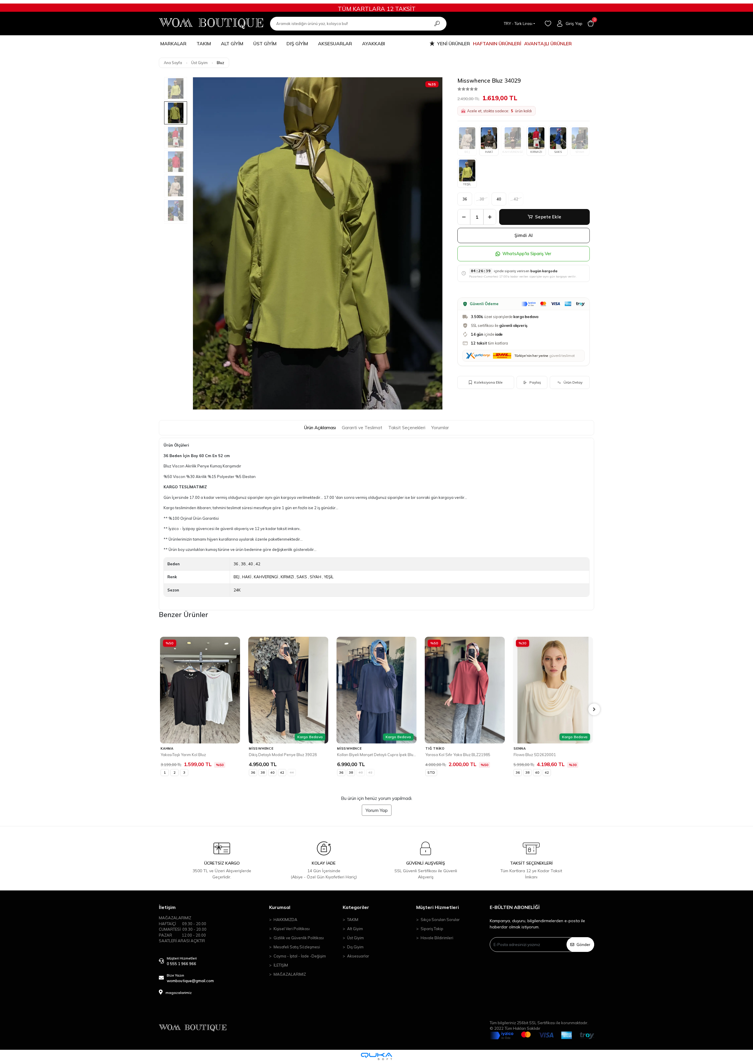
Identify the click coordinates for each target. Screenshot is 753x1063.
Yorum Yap (377, 810)
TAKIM (352, 919)
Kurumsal (279, 907)
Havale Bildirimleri (437, 937)
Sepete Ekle (548, 217)
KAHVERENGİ (266, 576)
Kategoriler (356, 907)
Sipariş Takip (432, 928)
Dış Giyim (355, 947)
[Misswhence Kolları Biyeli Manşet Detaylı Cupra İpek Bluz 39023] (288, 690)
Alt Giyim (355, 928)
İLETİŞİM (281, 965)
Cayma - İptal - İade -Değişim (300, 956)
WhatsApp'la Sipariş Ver (526, 253)
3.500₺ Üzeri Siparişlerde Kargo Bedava (376, 8)
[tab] (320, 428)
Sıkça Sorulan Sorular (440, 919)
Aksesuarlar (358, 956)
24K (237, 590)
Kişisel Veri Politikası (292, 928)
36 (464, 199)
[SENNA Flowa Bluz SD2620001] (465, 690)
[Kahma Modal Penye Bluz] (553, 690)
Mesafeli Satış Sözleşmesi (297, 947)
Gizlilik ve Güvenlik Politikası (299, 937)
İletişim (167, 907)
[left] (159, 709)
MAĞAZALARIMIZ (290, 974)
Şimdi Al (523, 235)
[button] (590, 23)
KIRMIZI (536, 152)
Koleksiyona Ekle (488, 382)
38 (243, 563)
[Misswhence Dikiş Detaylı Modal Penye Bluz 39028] (200, 690)
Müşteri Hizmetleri (437, 907)
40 (499, 199)
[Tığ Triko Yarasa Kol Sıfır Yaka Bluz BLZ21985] (376, 690)
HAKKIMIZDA (285, 919)
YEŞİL (467, 184)
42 (258, 563)
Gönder (583, 944)
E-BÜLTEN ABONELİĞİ (515, 907)
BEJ (236, 576)
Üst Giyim (355, 937)
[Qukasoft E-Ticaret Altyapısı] (376, 1056)
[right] (594, 709)
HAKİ (489, 152)
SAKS (558, 152)
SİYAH (315, 576)
